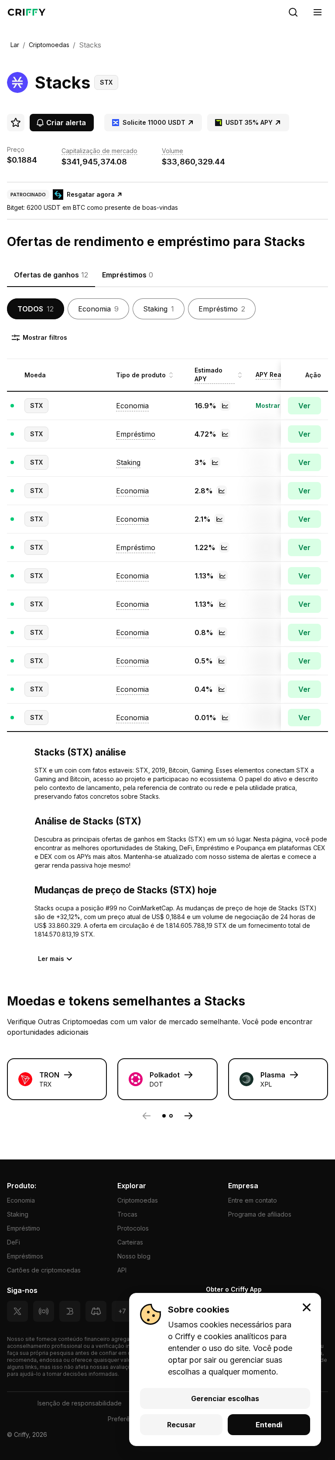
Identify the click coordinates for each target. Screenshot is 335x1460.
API (121, 1270)
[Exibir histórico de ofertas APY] (225, 405)
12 (35, 308)
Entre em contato (252, 1200)
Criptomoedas (137, 1200)
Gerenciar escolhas (225, 1398)
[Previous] (146, 1116)
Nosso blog (133, 1256)
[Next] (188, 1116)
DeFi (13, 1242)
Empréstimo (23, 1228)
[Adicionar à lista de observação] (15, 122)
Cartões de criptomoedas (44, 1270)
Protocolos (133, 1228)
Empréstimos (25, 1256)
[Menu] (317, 12)
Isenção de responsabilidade (80, 1403)
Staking (17, 1214)
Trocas (127, 1214)
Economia (21, 1200)
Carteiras (130, 1242)
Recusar (181, 1424)
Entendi (269, 1424)
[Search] (293, 12)
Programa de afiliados (259, 1214)
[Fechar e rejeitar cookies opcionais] (307, 1307)
